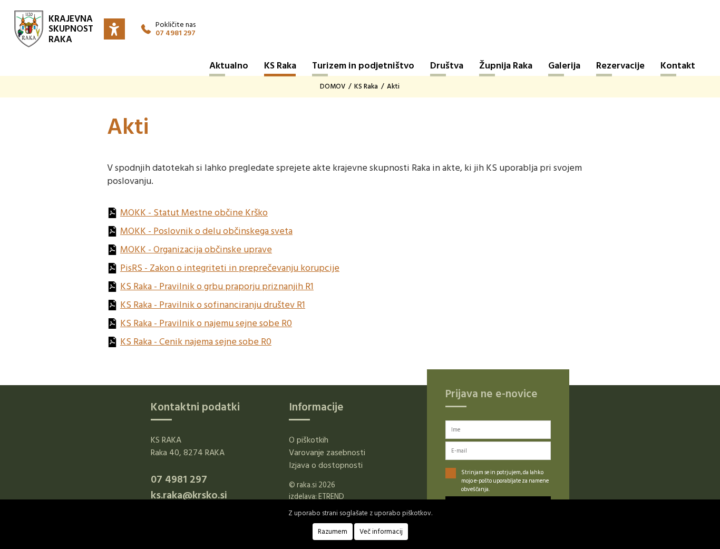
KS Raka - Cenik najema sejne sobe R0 (195, 341)
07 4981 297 (175, 33)
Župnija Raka (505, 65)
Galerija (564, 65)
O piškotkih (308, 440)
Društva (446, 65)
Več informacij (381, 531)
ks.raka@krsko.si (189, 495)
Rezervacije (620, 65)
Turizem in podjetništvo (363, 65)
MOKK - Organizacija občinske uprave (196, 249)
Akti (393, 86)
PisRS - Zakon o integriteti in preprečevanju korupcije (229, 268)
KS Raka (280, 65)
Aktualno (228, 65)
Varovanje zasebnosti (327, 452)
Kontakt (677, 65)
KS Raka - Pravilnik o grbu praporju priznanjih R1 (217, 286)
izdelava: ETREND (316, 497)
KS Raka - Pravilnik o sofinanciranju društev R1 (212, 304)
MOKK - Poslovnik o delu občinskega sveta (206, 231)
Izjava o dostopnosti (326, 465)
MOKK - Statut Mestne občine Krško (194, 212)
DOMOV (332, 86)
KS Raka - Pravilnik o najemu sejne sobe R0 (206, 323)
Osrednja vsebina (21, 8)
